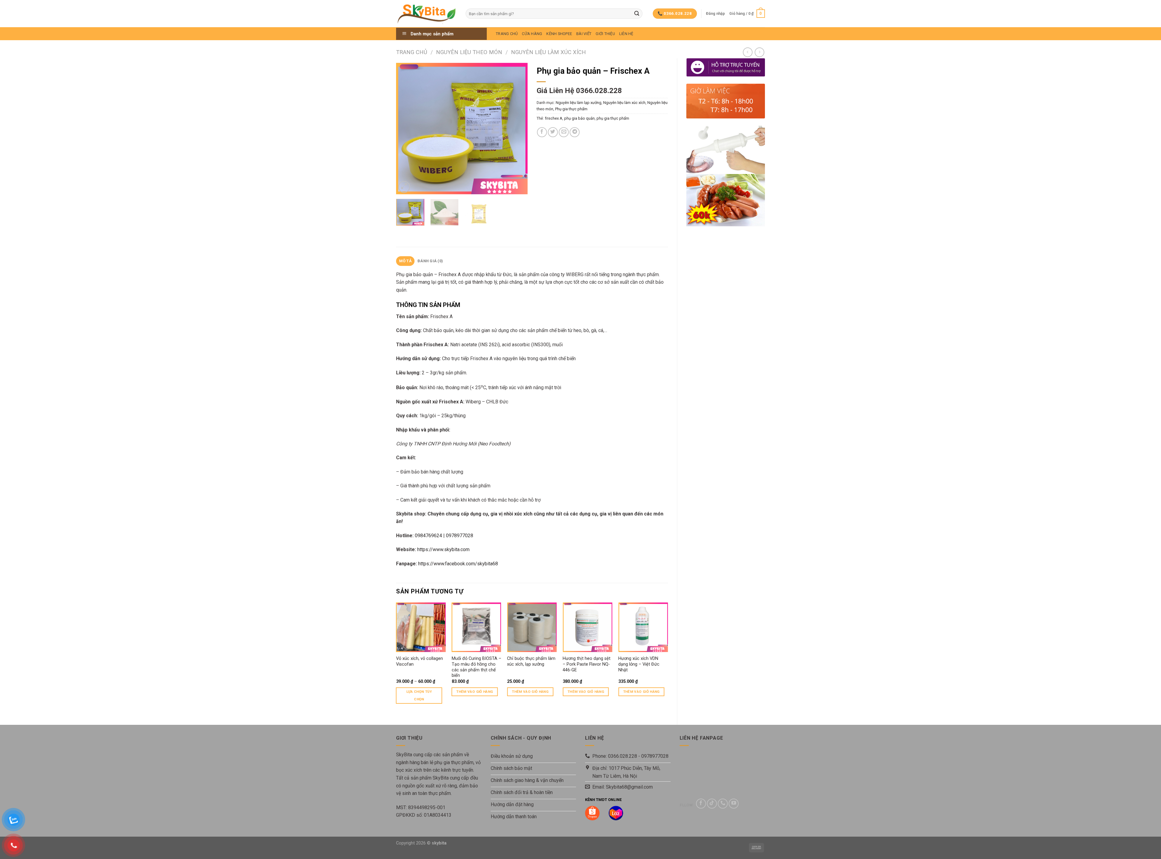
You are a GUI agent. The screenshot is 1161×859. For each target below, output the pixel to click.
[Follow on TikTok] (712, 804)
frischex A (553, 118)
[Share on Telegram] (575, 132)
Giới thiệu (605, 33)
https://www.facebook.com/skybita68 (458, 564)
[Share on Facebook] (542, 132)
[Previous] (406, 128)
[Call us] (723, 804)
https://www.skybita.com (443, 549)
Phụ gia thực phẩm (571, 109)
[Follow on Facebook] (701, 804)
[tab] (405, 261)
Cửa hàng (532, 33)
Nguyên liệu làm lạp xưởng (578, 102)
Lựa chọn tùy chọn (419, 695)
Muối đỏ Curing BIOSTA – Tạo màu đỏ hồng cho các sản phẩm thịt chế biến (476, 667)
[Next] (517, 128)
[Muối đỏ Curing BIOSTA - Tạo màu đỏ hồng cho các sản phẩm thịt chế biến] (476, 627)
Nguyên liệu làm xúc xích (548, 52)
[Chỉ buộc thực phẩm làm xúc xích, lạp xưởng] (532, 627)
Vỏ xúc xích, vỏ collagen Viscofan (419, 661)
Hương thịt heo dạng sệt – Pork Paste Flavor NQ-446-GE (586, 664)
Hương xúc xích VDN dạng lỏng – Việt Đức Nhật (638, 664)
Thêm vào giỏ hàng (474, 691)
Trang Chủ (507, 33)
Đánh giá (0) (430, 261)
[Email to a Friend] (564, 132)
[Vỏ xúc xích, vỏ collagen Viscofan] (421, 627)
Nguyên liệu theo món (469, 52)
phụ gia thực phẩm (613, 118)
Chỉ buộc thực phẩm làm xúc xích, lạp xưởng (531, 661)
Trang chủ (411, 52)
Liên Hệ (626, 33)
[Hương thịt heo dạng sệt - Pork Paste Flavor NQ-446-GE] (587, 627)
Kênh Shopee (559, 33)
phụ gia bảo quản (579, 118)
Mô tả (405, 261)
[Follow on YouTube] (734, 804)
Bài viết (583, 33)
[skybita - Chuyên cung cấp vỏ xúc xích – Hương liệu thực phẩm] (426, 13)
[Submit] (637, 13)
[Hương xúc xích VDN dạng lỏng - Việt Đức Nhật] (643, 627)
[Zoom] (404, 187)
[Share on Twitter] (553, 132)
